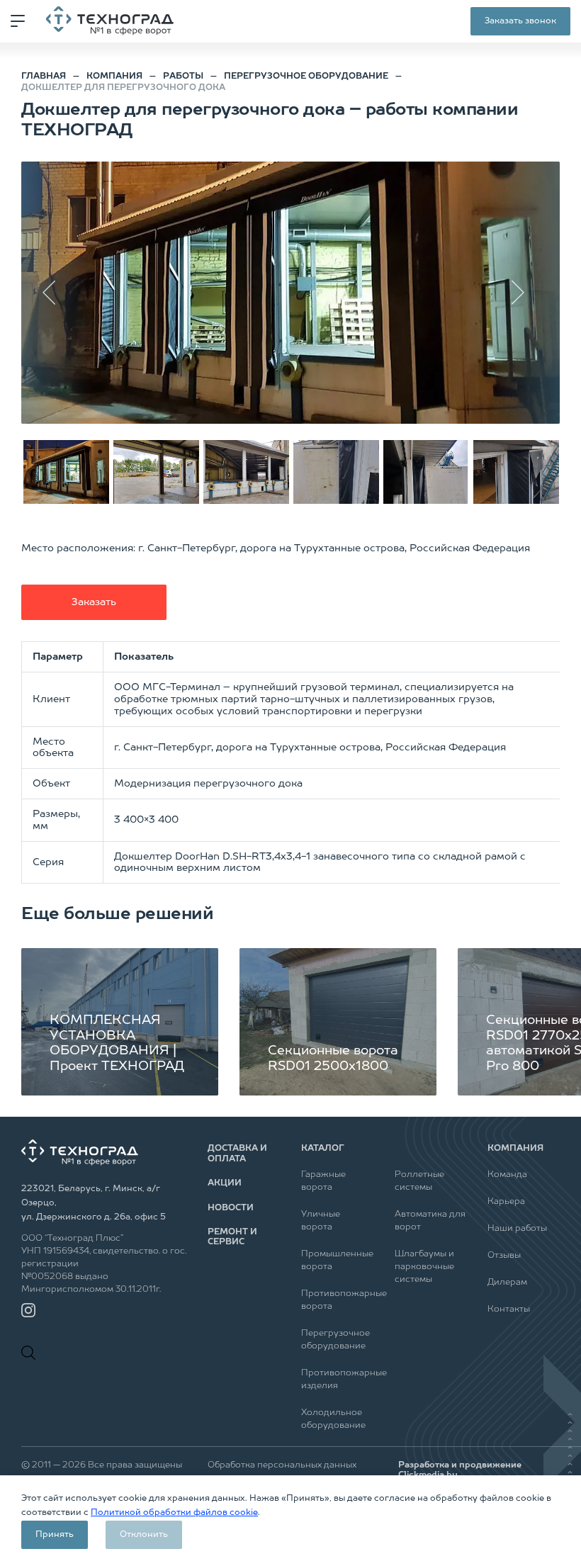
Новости (231, 1208)
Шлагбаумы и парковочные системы (424, 1267)
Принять (54, 1535)
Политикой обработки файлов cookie (174, 1513)
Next (524, 293)
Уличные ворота (320, 1221)
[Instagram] (28, 1310)
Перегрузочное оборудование (335, 1340)
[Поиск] (32, 1353)
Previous (56, 293)
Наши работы (517, 1228)
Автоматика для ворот (430, 1221)
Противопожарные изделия (337, 1379)
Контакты (508, 1309)
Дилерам (507, 1282)
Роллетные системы (419, 1181)
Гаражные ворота (323, 1181)
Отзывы (504, 1255)
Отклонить (144, 1535)
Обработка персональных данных (282, 1465)
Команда (507, 1175)
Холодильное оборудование (333, 1419)
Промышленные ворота (337, 1260)
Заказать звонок (520, 21)
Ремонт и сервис (232, 1237)
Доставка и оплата (237, 1153)
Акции (225, 1183)
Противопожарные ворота (337, 1300)
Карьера (506, 1202)
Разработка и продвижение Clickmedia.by (459, 1470)
